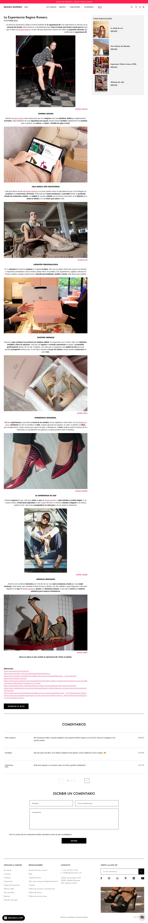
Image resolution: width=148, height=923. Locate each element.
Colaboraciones (35, 878)
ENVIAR (141, 871)
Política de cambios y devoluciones (42, 889)
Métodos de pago (10, 900)
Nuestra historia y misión (38, 870)
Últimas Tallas (9, 889)
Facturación (8, 881)
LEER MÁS (114, 31)
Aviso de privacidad (82, 917)
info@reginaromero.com (72, 873)
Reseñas (7, 896)
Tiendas (32, 885)
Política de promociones (38, 896)
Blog (30, 874)
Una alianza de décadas (120, 46)
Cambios (7, 878)
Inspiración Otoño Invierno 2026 (123, 64)
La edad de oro (117, 28)
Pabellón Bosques (73, 880)
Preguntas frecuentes (11, 885)
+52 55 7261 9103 (70, 870)
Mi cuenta (7, 870)
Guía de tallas (9, 892)
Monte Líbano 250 (74, 878)
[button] (132, 7)
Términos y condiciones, (67, 917)
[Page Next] (87, 780)
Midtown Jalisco (71, 883)
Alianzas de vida (117, 82)
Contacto (7, 874)
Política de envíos (35, 892)
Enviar (74, 841)
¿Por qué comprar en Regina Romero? (43, 881)
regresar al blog (16, 706)
